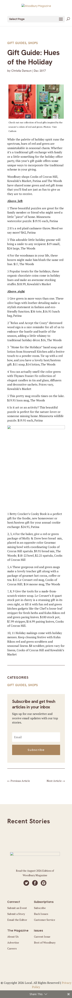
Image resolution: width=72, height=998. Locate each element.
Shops (33, 43)
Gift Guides (16, 43)
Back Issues (41, 914)
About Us (13, 936)
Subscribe (40, 908)
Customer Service (44, 920)
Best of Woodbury (44, 942)
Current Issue (42, 936)
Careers (12, 948)
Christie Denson (21, 71)
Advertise (13, 942)
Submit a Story (16, 914)
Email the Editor (17, 920)
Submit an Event (17, 908)
